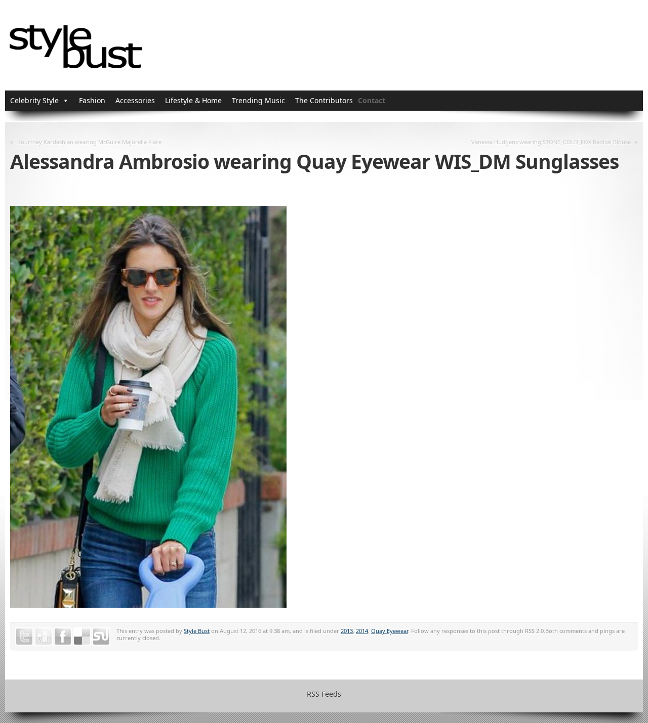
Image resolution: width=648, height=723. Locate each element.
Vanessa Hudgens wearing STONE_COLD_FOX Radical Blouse (551, 142)
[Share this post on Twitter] (24, 636)
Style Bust (197, 631)
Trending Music (258, 100)
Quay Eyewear (389, 631)
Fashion (92, 100)
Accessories (135, 100)
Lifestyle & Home (193, 100)
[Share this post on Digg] (43, 636)
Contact (371, 100)
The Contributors (324, 100)
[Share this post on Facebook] (63, 636)
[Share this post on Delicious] (82, 636)
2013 (347, 631)
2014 (362, 631)
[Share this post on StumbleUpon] (101, 636)
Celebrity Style (34, 100)
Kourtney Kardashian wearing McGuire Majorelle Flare (89, 142)
